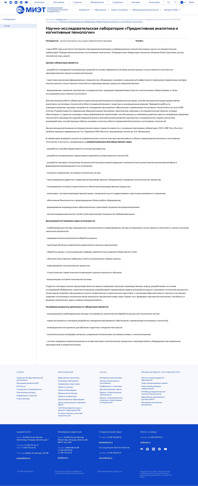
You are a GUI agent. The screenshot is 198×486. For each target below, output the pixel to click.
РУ (182, 2)
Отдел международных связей (154, 383)
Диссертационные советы (111, 389)
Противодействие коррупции (109, 471)
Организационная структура (80, 19)
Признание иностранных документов (151, 403)
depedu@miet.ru (106, 442)
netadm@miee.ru (23, 458)
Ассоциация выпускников (114, 448)
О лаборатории (8, 19)
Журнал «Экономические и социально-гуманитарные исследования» (111, 400)
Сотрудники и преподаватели (29, 389)
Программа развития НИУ (27, 383)
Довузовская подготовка (68, 378)
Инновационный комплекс (111, 378)
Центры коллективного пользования (109, 382)
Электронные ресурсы (26, 392)
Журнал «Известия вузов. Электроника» (111, 393)
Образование (65, 372)
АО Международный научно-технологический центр (153, 393)
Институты (97, 19)
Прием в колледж (65, 387)
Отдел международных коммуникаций (151, 387)
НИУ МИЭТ (50, 19)
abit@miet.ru (63, 458)
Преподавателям (97, 2)
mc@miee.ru (145, 442)
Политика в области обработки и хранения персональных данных (69, 472)
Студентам (77, 2)
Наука (103, 372)
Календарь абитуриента (68, 381)
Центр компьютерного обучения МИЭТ (71, 403)
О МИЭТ (20, 372)
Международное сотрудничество (160, 372)
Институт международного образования (152, 379)
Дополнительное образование (71, 399)
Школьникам (39, 2)
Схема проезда (23, 399)
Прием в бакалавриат (67, 390)
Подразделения (52, 22)
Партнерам (136, 2)
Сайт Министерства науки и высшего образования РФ (70, 409)
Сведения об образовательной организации (29, 379)
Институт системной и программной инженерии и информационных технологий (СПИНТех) (141, 19)
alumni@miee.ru (105, 458)
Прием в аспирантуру (67, 396)
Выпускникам (154, 2)
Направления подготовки (69, 384)
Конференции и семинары (111, 386)
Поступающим (58, 2)
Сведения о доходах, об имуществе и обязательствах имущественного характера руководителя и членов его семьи (156, 474)
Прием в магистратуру (67, 393)
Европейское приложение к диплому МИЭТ (153, 398)
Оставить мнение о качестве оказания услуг (70, 414)
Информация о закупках (26, 395)
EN (185, 2)
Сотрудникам (118, 2)
